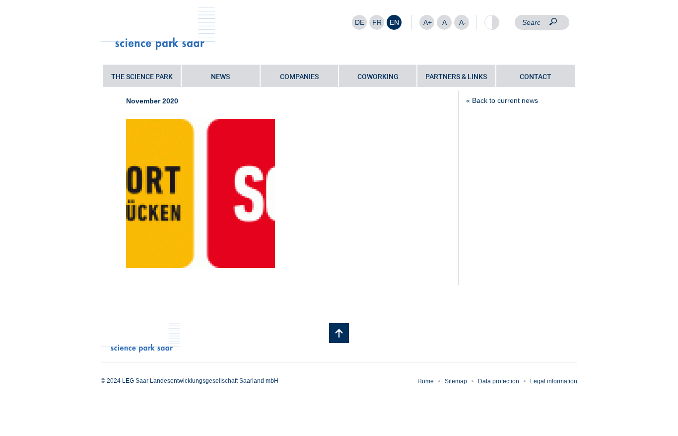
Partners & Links (456, 76)
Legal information (553, 381)
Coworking (378, 76)
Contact (535, 76)
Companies (299, 76)
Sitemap (456, 381)
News (220, 76)
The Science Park (142, 76)
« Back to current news (502, 100)
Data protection (498, 381)
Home (425, 381)
